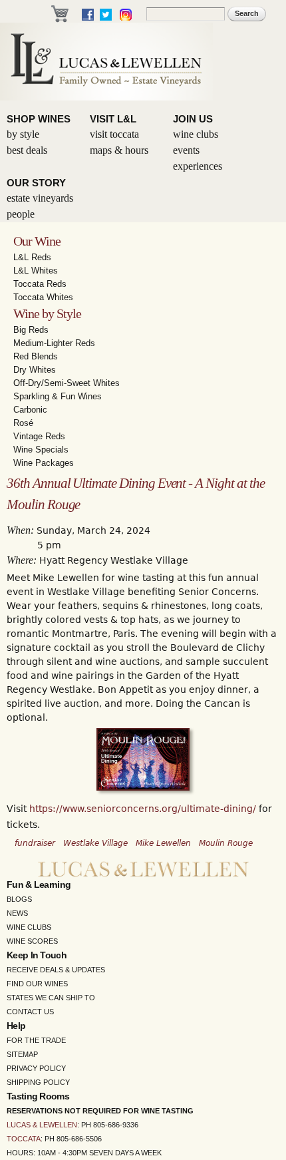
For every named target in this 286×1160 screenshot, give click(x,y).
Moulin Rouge (226, 843)
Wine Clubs (195, 134)
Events (186, 150)
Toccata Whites (43, 297)
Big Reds (31, 330)
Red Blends (35, 356)
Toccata (24, 1139)
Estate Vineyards (40, 198)
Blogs (19, 899)
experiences (197, 166)
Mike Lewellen (163, 843)
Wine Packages (43, 463)
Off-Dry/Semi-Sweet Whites (66, 383)
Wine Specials (41, 450)
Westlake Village (95, 843)
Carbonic (30, 410)
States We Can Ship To (51, 998)
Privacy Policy (36, 1068)
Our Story (36, 182)
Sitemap (22, 1054)
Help (16, 1025)
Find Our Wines (37, 984)
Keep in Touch (37, 955)
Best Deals (27, 150)
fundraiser (35, 843)
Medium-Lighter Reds (54, 343)
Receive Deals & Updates (56, 970)
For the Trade (36, 1040)
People (21, 214)
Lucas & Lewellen (42, 1125)
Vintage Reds (39, 436)
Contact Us (30, 1012)
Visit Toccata (114, 134)
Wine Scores (32, 941)
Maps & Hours (119, 150)
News (17, 913)
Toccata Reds (40, 284)
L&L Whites (35, 271)
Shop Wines (39, 118)
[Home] (106, 61)
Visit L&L (113, 118)
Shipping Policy (38, 1082)
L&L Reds (32, 257)
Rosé (23, 423)
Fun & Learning (39, 884)
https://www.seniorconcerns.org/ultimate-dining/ (142, 808)
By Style (23, 134)
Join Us (193, 118)
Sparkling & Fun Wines (57, 396)
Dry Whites (34, 370)
